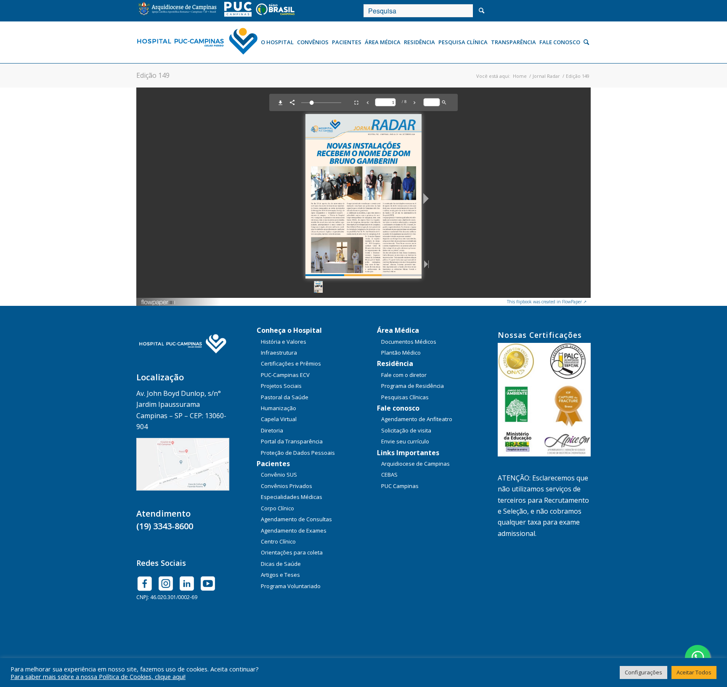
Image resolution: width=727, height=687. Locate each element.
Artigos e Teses (280, 574)
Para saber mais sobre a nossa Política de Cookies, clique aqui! (98, 676)
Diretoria (272, 430)
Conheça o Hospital (289, 330)
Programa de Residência (412, 386)
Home (520, 76)
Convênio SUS (279, 474)
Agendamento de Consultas (296, 519)
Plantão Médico (401, 352)
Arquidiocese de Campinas (415, 463)
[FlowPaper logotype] (158, 303)
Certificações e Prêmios (291, 363)
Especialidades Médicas (291, 497)
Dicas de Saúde (281, 564)
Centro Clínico (278, 541)
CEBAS (389, 474)
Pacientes (273, 463)
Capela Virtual (279, 419)
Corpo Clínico (277, 508)
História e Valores (283, 341)
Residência (395, 363)
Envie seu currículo (405, 441)
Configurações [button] (643, 672)
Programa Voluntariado (291, 586)
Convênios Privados (286, 486)
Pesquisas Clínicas (405, 397)
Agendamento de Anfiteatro (416, 419)
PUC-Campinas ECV (285, 375)
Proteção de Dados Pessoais (298, 452)
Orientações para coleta (292, 552)
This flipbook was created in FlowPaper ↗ (546, 302)
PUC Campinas (400, 486)
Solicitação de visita (406, 430)
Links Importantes (408, 452)
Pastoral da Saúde (284, 397)
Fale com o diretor (404, 375)
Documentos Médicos (408, 341)
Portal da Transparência (292, 441)
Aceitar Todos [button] (694, 672)
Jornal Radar (546, 76)
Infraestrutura (279, 352)
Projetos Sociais (281, 386)
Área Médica (398, 330)
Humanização (278, 408)
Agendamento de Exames (293, 530)
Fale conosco (398, 408)
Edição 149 (153, 75)
